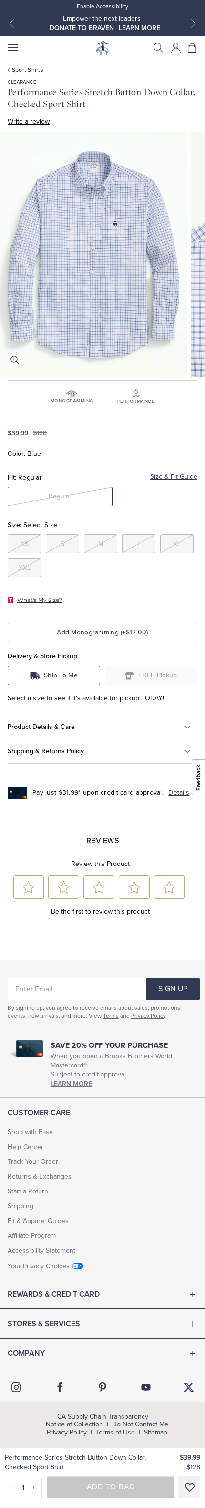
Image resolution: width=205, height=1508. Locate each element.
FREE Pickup (157, 675)
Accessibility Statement (41, 1250)
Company (26, 1353)
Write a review (29, 121)
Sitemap (155, 1432)
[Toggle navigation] (12, 47)
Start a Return (28, 1191)
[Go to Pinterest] (102, 1387)
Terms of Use (115, 1432)
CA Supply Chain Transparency (102, 1417)
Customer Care (39, 1113)
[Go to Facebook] (59, 1387)
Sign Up (172, 988)
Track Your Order (33, 1162)
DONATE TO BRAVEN (82, 28)
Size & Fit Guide (173, 476)
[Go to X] (189, 1387)
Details (178, 793)
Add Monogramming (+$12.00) (102, 632)
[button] (158, 47)
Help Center (25, 1147)
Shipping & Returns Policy (46, 751)
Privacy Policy (148, 1015)
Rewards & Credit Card (54, 1294)
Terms (111, 1015)
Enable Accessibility (102, 6)
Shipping (20, 1206)
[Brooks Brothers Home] (102, 48)
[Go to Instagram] (16, 1387)
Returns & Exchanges (40, 1176)
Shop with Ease (30, 1132)
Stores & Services (44, 1324)
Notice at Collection (74, 1424)
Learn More (71, 1084)
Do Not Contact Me (140, 1424)
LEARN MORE (139, 28)
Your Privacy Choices (39, 1266)
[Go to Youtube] (146, 1387)
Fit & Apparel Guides (38, 1221)
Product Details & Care (41, 727)
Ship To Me (61, 675)
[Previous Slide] (12, 23)
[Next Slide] (193, 23)
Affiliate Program (32, 1236)
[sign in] (176, 48)
